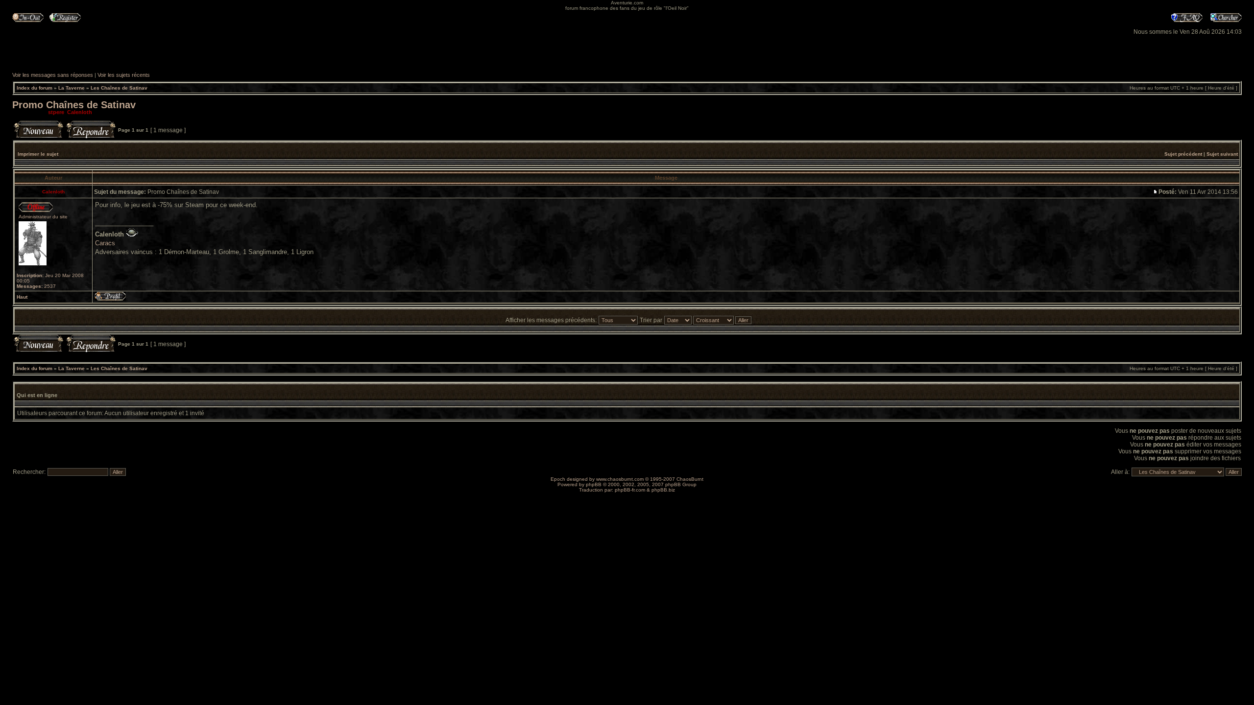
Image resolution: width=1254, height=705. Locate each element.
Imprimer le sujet (38, 154)
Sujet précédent (1183, 154)
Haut (22, 297)
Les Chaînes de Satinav (119, 88)
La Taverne (71, 88)
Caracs (105, 243)
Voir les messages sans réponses (52, 75)
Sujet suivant (1222, 154)
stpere (56, 112)
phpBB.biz (663, 490)
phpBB (594, 484)
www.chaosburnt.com (620, 479)
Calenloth (79, 112)
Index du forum (34, 88)
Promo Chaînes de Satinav (74, 104)
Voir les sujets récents (123, 75)
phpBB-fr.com (630, 490)
